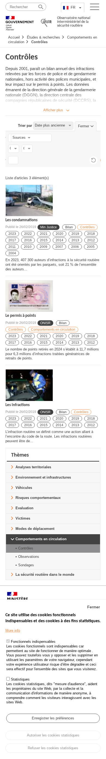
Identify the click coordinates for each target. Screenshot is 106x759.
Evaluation (24, 508)
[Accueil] (19, 21)
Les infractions (17, 405)
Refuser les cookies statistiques (53, 748)
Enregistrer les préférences (53, 718)
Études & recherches (43, 37)
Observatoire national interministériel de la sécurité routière (73, 22)
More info (12, 630)
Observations (28, 557)
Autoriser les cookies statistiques (53, 735)
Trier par (25, 125)
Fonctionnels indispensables (33, 642)
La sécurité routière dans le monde (44, 575)
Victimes (22, 518)
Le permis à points (20, 316)
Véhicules (23, 488)
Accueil (14, 37)
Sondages (26, 565)
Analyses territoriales (33, 467)
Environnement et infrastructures (43, 477)
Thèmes (20, 455)
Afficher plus (53, 110)
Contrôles (39, 42)
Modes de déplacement (34, 529)
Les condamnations (21, 220)
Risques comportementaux (38, 498)
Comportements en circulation (53, 329)
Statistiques (20, 679)
